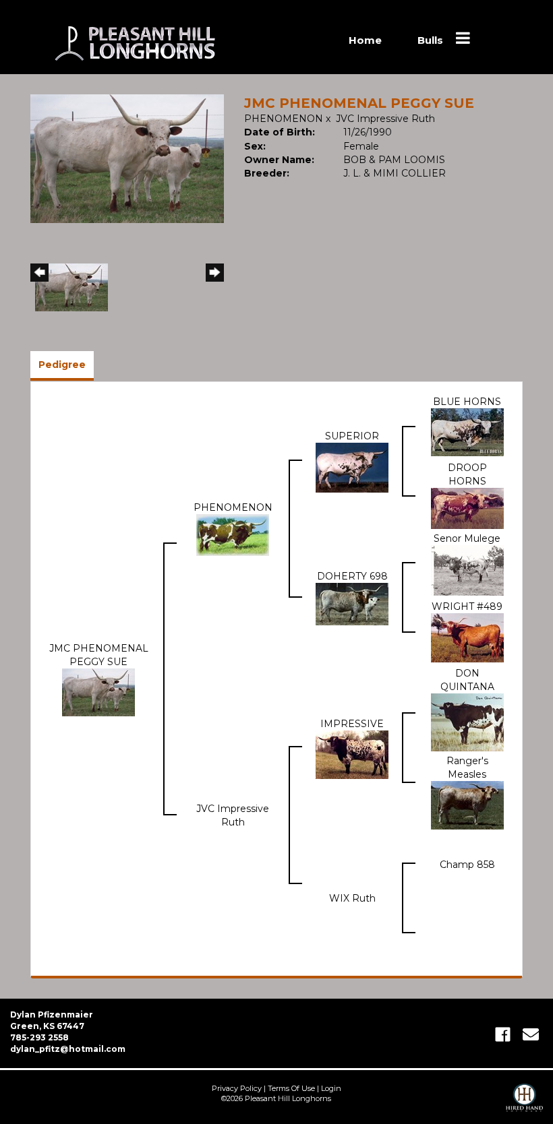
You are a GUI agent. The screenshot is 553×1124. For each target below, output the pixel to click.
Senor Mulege (467, 538)
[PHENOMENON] (232, 534)
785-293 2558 (39, 1037)
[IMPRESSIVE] (352, 753)
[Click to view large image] (127, 158)
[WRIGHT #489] (467, 637)
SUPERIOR (352, 436)
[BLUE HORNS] (467, 431)
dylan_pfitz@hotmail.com (67, 1049)
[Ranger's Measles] (467, 804)
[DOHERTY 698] (352, 603)
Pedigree (62, 364)
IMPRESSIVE (352, 724)
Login (331, 1088)
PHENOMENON (283, 119)
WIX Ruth (352, 898)
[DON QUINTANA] (467, 721)
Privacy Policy (237, 1088)
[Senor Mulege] (467, 569)
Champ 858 (467, 864)
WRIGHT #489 (467, 606)
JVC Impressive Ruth (385, 119)
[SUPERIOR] (352, 467)
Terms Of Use (291, 1088)
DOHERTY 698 (352, 576)
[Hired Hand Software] (524, 1104)
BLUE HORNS (467, 402)
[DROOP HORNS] (467, 507)
